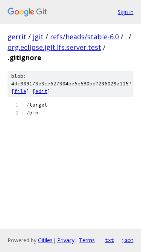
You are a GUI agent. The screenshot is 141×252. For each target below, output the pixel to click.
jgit (38, 36)
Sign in (125, 11)
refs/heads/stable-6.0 (84, 36)
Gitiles (45, 240)
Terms (87, 240)
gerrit (17, 36)
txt (109, 240)
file (20, 91)
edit (41, 91)
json (127, 240)
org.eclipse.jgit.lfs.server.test (54, 47)
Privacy (65, 240)
